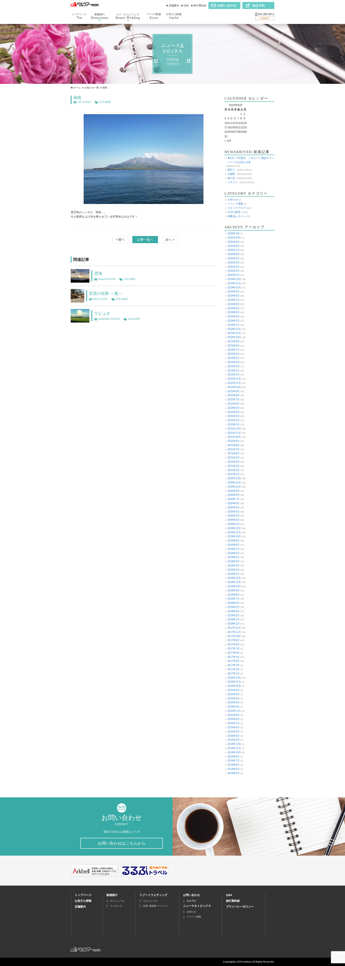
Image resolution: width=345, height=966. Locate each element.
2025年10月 (234, 237)
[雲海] (80, 280)
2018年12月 (234, 577)
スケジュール (117, 901)
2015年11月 (234, 710)
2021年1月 (233, 474)
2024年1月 (233, 324)
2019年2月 (233, 569)
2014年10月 (234, 752)
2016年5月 (233, 702)
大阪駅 (231, 173)
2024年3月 (233, 316)
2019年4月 (233, 561)
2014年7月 (233, 760)
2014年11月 (234, 748)
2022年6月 (233, 403)
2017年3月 (233, 665)
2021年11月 (234, 432)
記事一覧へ (145, 239)
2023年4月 (233, 362)
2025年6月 (233, 254)
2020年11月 (234, 482)
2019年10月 (234, 536)
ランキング (116, 906)
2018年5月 (233, 607)
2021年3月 (233, 465)
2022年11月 (234, 382)
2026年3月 (233, 233)
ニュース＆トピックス (197, 905)
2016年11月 (234, 681)
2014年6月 (233, 764)
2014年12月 (234, 743)
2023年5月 (233, 357)
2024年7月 (233, 299)
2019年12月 (234, 528)
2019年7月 (233, 548)
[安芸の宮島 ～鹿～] (77, 300)
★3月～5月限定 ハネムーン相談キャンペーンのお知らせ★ (250, 160)
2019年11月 (234, 532)
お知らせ (232, 199)
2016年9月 (233, 690)
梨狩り (231, 169)
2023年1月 (233, 374)
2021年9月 (233, 440)
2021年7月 (233, 449)
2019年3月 (233, 565)
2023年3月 (233, 366)
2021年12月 (234, 428)
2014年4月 (233, 773)
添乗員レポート (236, 216)
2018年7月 (233, 598)
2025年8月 (233, 245)
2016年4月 (233, 706)
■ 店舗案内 (172, 5)
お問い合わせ (191, 895)
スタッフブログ (236, 207)
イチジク (232, 182)
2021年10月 (234, 436)
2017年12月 (234, 627)
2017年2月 (233, 669)
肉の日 (231, 178)
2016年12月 (234, 677)
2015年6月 (233, 727)
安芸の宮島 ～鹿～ (105, 293)
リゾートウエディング (153, 895)
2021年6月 (233, 453)
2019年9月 (233, 540)
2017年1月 (233, 673)
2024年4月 (233, 312)
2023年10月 (234, 337)
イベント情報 (235, 203)
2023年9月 (233, 341)
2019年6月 (233, 553)
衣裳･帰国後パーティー (155, 906)
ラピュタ (102, 313)
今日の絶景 (105, 102)
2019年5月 (233, 557)
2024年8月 (233, 295)
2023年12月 (234, 329)
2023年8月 (233, 345)
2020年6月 (233, 503)
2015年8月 (233, 719)
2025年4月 (233, 262)
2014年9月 (233, 756)
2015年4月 (233, 735)
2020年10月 (234, 486)
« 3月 (227, 140)
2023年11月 (234, 333)
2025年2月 (233, 270)
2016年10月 (234, 685)
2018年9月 (233, 590)
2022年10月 (234, 387)
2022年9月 (233, 391)
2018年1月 (233, 623)
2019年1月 (233, 573)
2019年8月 (233, 544)
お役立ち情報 (83, 900)
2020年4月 (233, 511)
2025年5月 (233, 258)
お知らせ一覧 (91, 87)
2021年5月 (233, 457)
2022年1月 (233, 424)
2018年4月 (233, 611)
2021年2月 (233, 470)
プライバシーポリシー (240, 906)
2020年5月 (233, 507)
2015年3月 (233, 739)
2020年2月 (233, 519)
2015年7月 (233, 723)
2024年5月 (233, 308)
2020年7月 (233, 499)
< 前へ (120, 239)
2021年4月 (233, 461)
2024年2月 (233, 320)
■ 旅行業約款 (198, 5)
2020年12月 (234, 478)
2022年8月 (233, 395)
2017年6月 (233, 652)
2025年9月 (233, 241)
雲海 (98, 273)
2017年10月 (234, 636)
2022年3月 (233, 416)
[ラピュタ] (80, 320)
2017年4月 (233, 660)
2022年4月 (233, 412)
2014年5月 (233, 768)
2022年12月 (234, 378)
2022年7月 (233, 399)
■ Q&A (185, 5)
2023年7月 (233, 349)
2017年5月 (233, 656)
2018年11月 (234, 582)
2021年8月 (233, 445)
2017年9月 (233, 640)
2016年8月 (233, 694)
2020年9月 (233, 490)
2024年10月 (234, 287)
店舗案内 (80, 906)
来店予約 (191, 901)
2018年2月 (233, 619)
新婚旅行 (112, 895)
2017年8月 (233, 644)
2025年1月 (233, 274)
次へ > (169, 239)
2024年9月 (233, 291)
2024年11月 (234, 283)
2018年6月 (233, 602)
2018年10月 (234, 586)
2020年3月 (233, 515)
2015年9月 (233, 715)
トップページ (83, 895)
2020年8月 (233, 494)
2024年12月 (234, 279)
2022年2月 (233, 420)
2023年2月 (233, 370)
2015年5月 (233, 731)
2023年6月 (233, 353)
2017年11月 (234, 631)
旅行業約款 (233, 900)
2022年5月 (233, 407)
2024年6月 (233, 304)
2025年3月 (233, 266)
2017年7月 (233, 648)
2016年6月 (233, 698)
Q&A (229, 895)
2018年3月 (233, 615)
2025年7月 (233, 249)
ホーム (77, 87)
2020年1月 (233, 524)
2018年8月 (233, 594)
